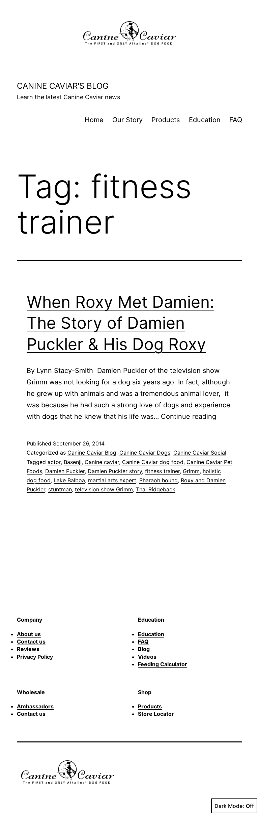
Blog (144, 649)
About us (29, 634)
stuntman (60, 489)
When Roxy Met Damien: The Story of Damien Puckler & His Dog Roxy (120, 323)
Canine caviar (102, 462)
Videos (147, 656)
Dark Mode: (229, 806)
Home (94, 120)
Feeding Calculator (162, 664)
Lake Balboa (69, 480)
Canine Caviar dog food (152, 462)
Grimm (191, 471)
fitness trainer (162, 471)
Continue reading (188, 416)
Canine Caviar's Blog (63, 86)
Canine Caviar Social (199, 452)
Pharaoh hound (158, 480)
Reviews (28, 649)
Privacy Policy (35, 656)
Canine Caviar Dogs (144, 452)
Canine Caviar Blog (91, 452)
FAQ (235, 120)
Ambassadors (35, 706)
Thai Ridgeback (155, 489)
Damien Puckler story (115, 471)
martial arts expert (112, 480)
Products (165, 120)
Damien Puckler (65, 471)
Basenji (73, 462)
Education (205, 120)
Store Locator (156, 713)
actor (54, 462)
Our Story (127, 120)
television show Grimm (104, 489)
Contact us (31, 641)
